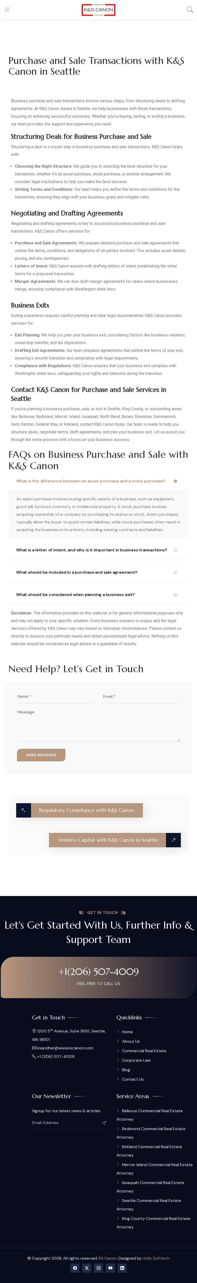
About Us (131, 1041)
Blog (126, 1069)
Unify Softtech (156, 1258)
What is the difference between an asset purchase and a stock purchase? (90, 481)
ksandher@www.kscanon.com (64, 1048)
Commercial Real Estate (144, 1050)
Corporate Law (136, 1060)
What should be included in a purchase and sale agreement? (76, 572)
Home (127, 1032)
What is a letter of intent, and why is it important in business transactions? (91, 550)
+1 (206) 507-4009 (55, 1056)
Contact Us (133, 1079)
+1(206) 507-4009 (98, 972)
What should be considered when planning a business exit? (75, 594)
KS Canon (108, 1258)
